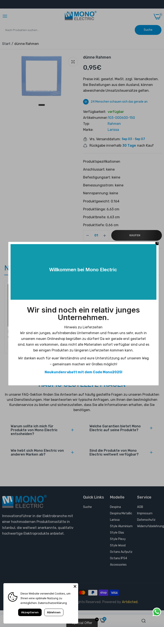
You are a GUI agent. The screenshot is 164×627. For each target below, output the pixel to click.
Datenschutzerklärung (52, 603)
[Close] (75, 586)
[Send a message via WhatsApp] (157, 612)
